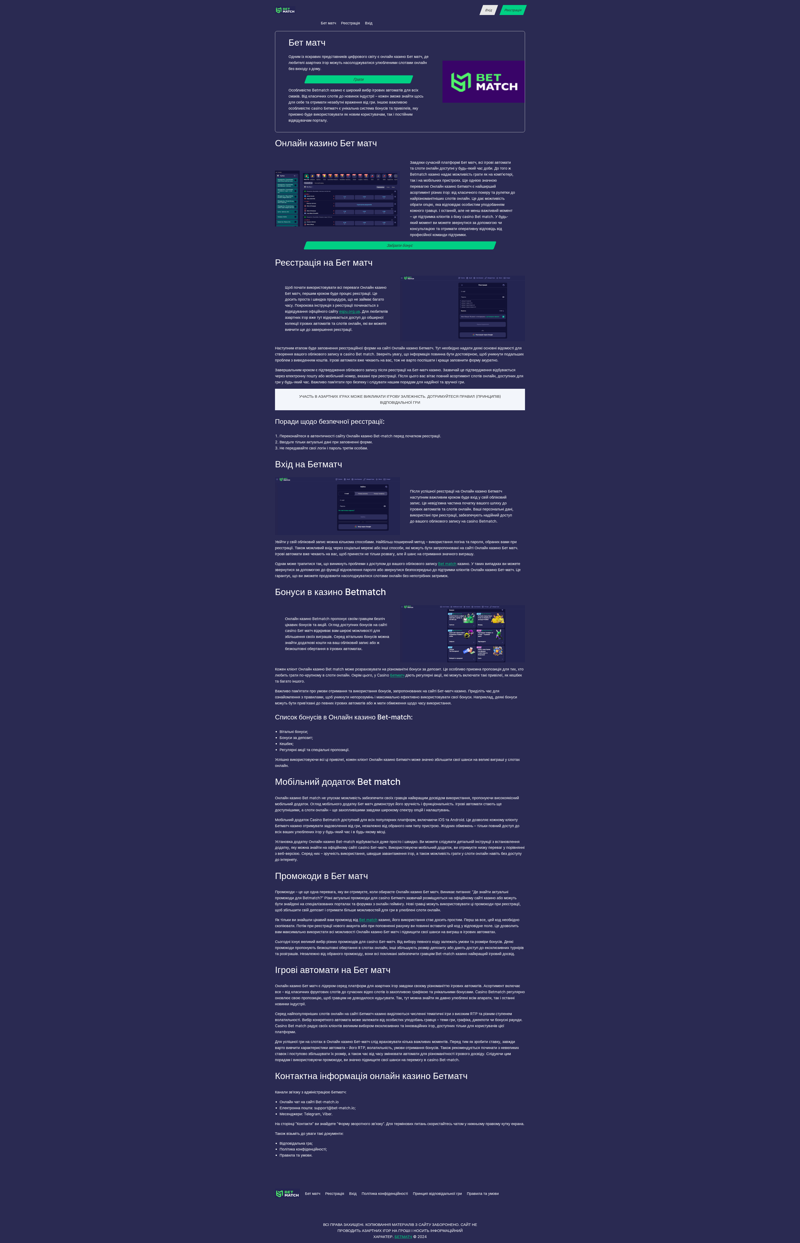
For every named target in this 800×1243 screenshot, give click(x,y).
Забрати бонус (400, 245)
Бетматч (397, 675)
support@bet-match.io (334, 1107)
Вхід (489, 10)
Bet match (447, 563)
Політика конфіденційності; (303, 1149)
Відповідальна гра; (296, 1143)
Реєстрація (513, 10)
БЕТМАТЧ (403, 1236)
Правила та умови (483, 1193)
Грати (359, 79)
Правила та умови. (296, 1155)
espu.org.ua (349, 311)
